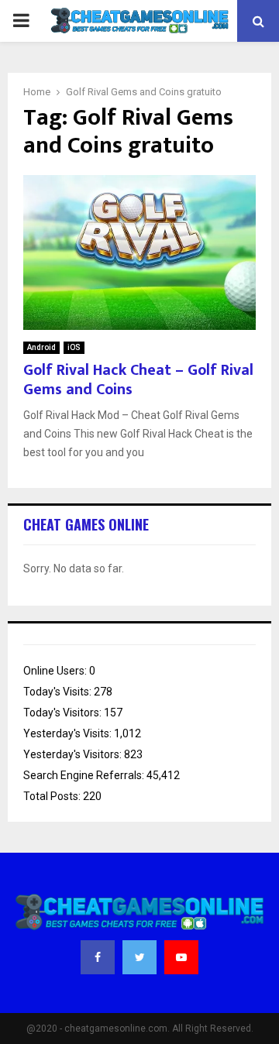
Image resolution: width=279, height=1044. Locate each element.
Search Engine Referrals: (84, 775)
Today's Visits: (58, 691)
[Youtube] (181, 957)
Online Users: (56, 671)
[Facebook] (98, 957)
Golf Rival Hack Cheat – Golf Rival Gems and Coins (138, 380)
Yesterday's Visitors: (73, 754)
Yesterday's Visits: (68, 733)
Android (41, 347)
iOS (74, 347)
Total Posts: (53, 796)
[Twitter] (139, 957)
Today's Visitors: (63, 712)
